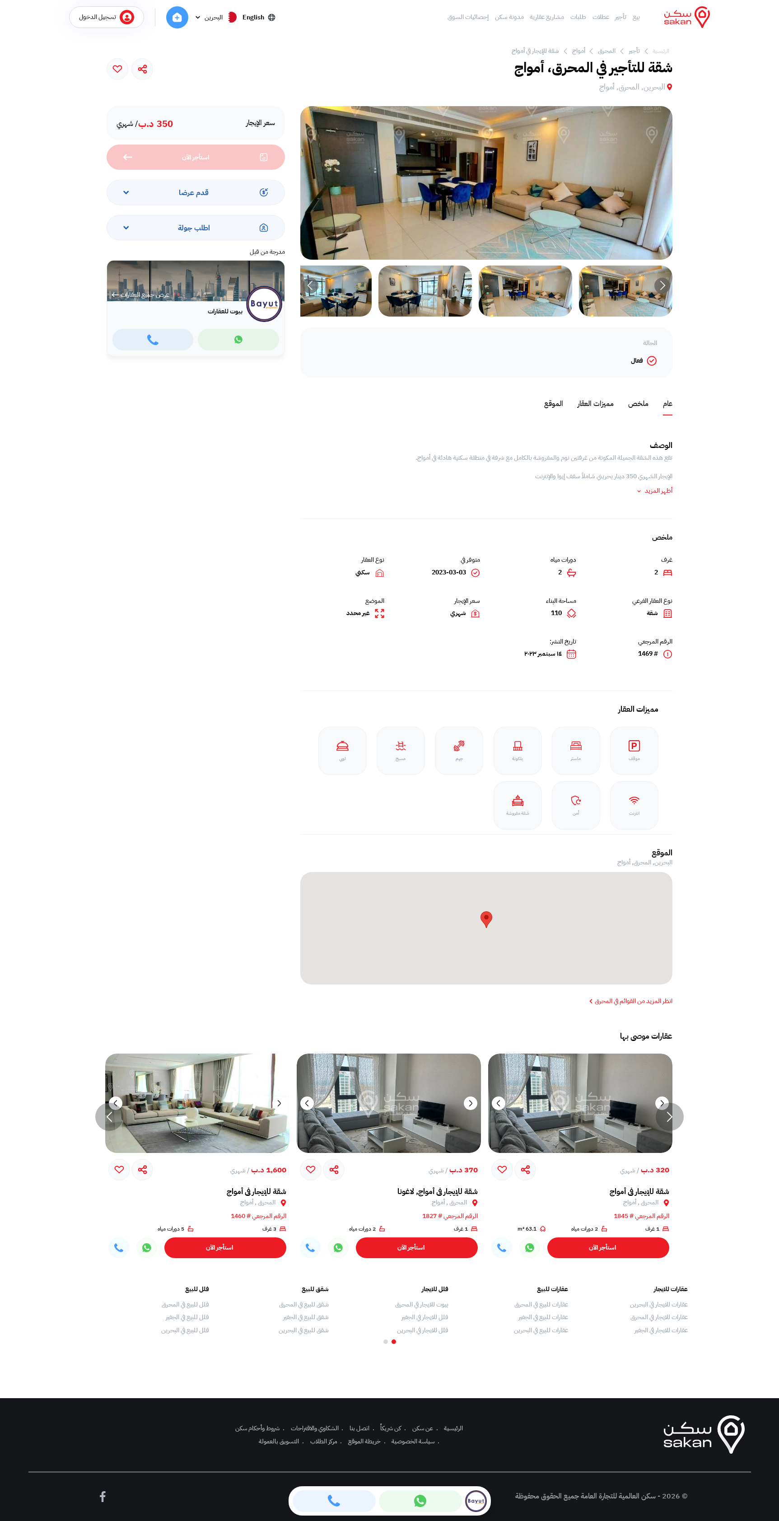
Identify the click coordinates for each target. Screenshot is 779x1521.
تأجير (620, 17)
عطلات (600, 17)
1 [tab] (394, 1341)
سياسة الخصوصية (415, 1441)
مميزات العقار (596, 403)
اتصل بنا (362, 1428)
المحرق (607, 51)
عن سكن (425, 1428)
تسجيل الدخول (97, 17)
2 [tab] (385, 1341)
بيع (636, 17)
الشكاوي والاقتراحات (317, 1428)
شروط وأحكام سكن (260, 1428)
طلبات (578, 17)
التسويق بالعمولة (281, 1441)
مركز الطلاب (326, 1441)
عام (667, 403)
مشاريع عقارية (547, 17)
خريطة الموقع (367, 1441)
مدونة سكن (509, 17)
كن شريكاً (393, 1428)
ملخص (638, 403)
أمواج (578, 51)
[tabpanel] (632, 1310)
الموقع (553, 403)
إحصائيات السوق (468, 17)
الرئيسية (661, 51)
